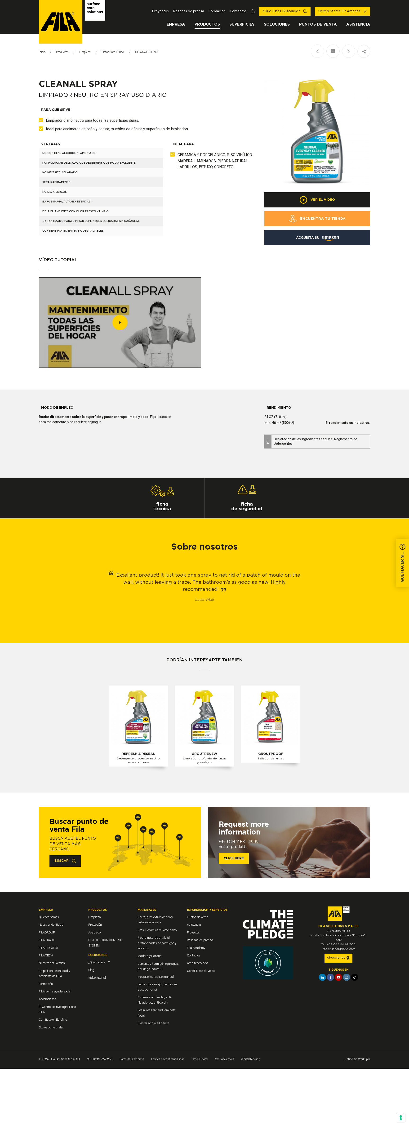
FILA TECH (46, 955)
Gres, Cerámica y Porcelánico (157, 930)
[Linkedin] (322, 977)
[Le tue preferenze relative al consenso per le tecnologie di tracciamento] (400, 1117)
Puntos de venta (318, 24)
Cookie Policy (200, 1059)
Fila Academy (196, 948)
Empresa (176, 24)
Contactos (238, 11)
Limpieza (85, 52)
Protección (95, 924)
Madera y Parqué (149, 956)
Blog (91, 970)
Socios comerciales (51, 1027)
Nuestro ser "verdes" (52, 963)
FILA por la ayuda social (55, 991)
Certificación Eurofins (53, 1019)
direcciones (336, 957)
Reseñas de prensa (188, 11)
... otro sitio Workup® (357, 1059)
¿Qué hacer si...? (99, 962)
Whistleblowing (250, 1059)
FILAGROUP (47, 932)
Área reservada (197, 963)
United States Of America (339, 11)
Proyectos (160, 11)
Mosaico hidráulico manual (156, 976)
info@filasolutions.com (339, 948)
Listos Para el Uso (113, 52)
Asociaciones (47, 999)
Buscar (62, 860)
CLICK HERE (234, 858)
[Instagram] (346, 977)
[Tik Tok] (354, 977)
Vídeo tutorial (97, 977)
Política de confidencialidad (168, 1059)
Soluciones (277, 24)
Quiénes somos (49, 917)
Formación (217, 11)
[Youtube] (338, 977)
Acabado (94, 932)
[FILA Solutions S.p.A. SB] (72, 22)
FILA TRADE (47, 940)
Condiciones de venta (201, 971)
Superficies (241, 24)
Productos (207, 24)
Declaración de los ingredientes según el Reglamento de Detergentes (315, 441)
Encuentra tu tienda (322, 218)
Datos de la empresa (132, 1059)
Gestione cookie (224, 1059)
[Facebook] (330, 977)
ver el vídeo (322, 200)
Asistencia (358, 24)
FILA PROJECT (48, 948)
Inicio (42, 52)
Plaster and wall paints (153, 1023)
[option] (317, 132)
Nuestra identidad (51, 924)
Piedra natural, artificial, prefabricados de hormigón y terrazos (157, 943)
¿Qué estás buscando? (281, 11)
